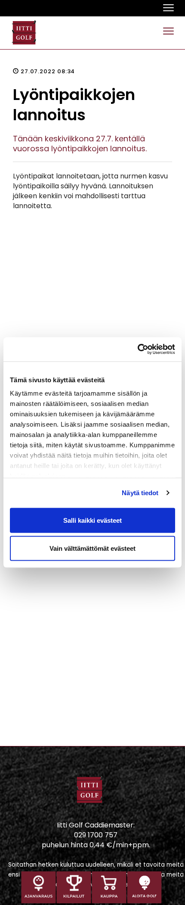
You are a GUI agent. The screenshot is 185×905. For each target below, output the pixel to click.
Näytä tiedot (140, 492)
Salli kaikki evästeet (92, 520)
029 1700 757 (95, 835)
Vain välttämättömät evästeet (92, 548)
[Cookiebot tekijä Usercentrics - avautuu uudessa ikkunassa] (137, 349)
